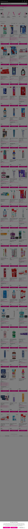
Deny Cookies (14, 527)
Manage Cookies (21, 527)
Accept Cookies (6, 527)
